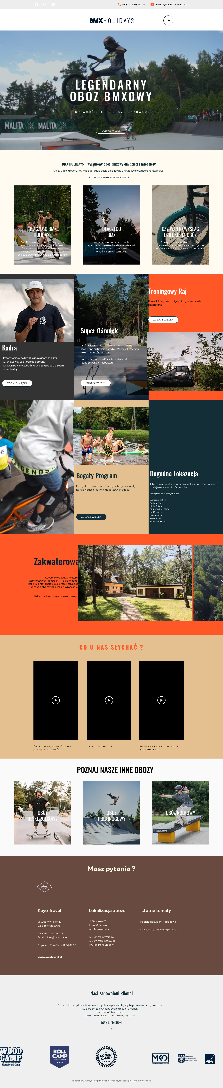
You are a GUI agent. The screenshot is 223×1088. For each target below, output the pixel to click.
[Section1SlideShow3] (113, 1028)
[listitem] (42, 225)
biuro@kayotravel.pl (58, 937)
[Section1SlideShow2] (111, 1028)
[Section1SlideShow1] (108, 1028)
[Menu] (168, 20)
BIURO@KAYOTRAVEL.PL (171, 4)
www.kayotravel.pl (50, 957)
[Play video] (56, 700)
